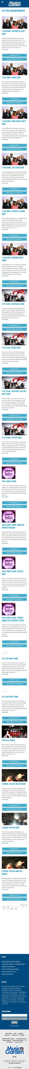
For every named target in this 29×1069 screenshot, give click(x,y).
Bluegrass (4, 1000)
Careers (20, 1033)
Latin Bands (21, 1000)
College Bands (20, 964)
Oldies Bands (14, 996)
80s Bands (11, 988)
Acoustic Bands (12, 1000)
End (16, 909)
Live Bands (5, 1004)
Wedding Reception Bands (11, 962)
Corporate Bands (8, 964)
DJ (26, 1040)
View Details (5, 49)
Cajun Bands (5, 1002)
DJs (14, 971)
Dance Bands (22, 996)
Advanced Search (14, 1026)
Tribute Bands (6, 996)
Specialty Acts (19, 1042)
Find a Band (8, 1033)
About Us (7, 1035)
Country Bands (6, 994)
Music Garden (18, 1067)
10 (8, 909)
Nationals (10, 1042)
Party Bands (5, 998)
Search (14, 1022)
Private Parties (7, 971)
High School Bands (18, 1040)
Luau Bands (5, 992)
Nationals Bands (7, 974)
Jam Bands (22, 994)
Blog (15, 1033)
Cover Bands (21, 1002)
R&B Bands (14, 986)
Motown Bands (6, 986)
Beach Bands (5, 990)
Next (11, 909)
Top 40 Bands (22, 992)
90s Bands (17, 988)
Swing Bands (20, 998)
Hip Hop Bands (13, 992)
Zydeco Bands (13, 1002)
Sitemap (22, 1035)
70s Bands (4, 988)
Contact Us (15, 1035)
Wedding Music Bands (8, 1038)
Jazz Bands (21, 986)
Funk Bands (12, 998)
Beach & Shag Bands (15, 990)
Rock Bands (14, 994)
